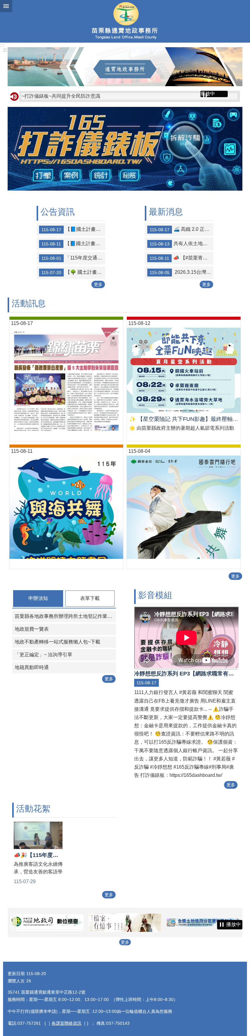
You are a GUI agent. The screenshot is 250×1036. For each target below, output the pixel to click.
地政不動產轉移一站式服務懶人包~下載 (57, 641)
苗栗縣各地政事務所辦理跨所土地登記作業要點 (65, 616)
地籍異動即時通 (32, 667)
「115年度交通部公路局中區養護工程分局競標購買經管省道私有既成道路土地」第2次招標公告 (73, 258)
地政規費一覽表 (32, 629)
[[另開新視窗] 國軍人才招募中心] (204, 922)
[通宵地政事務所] (125, 66)
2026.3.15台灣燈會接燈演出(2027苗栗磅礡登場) (181, 272)
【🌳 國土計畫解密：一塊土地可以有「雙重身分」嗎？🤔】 (73, 272)
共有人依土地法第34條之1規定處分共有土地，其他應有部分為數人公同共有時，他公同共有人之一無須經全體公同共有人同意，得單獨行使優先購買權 (181, 243)
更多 (98, 284)
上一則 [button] (12, 920)
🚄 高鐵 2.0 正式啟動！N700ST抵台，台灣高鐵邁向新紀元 (181, 229)
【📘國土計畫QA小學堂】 (73, 243)
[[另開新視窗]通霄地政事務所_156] (125, 189)
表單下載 (90, 598)
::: (2, 45)
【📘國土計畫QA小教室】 (73, 229)
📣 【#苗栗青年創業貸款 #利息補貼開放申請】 (181, 258)
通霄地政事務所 (125, 21)
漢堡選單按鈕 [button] (6, 6)
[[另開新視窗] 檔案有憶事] (48, 922)
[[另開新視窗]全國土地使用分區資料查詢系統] (126, 922)
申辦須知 (38, 598)
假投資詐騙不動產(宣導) (47, 96)
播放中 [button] (207, 93)
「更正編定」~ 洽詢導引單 (43, 654)
